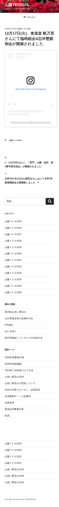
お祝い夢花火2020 (14, 475)
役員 (7, 415)
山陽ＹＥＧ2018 (13, 240)
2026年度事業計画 (14, 357)
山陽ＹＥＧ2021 (13, 260)
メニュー (31, 17)
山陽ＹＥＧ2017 (13, 234)
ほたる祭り (11, 331)
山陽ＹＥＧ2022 (13, 266)
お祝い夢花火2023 (14, 469)
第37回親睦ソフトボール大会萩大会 (24, 337)
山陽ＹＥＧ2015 (13, 221)
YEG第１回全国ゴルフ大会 (19, 370)
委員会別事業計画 (14, 409)
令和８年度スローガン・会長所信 (22, 389)
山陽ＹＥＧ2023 (13, 273)
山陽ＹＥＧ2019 (13, 247)
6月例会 (9, 324)
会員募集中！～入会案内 (18, 396)
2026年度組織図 (13, 363)
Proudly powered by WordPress (20, 499)
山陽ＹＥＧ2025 (13, 286)
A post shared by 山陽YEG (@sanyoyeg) (30, 122)
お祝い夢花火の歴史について (20, 383)
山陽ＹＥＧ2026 (13, 292)
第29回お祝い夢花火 (15, 312)
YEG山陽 (26, 29)
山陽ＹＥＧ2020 (13, 253)
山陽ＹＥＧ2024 (15, 140)
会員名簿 (9, 402)
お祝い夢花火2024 (14, 376)
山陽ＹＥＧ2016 (13, 227)
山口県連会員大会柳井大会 (19, 318)
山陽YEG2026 (16, 5)
